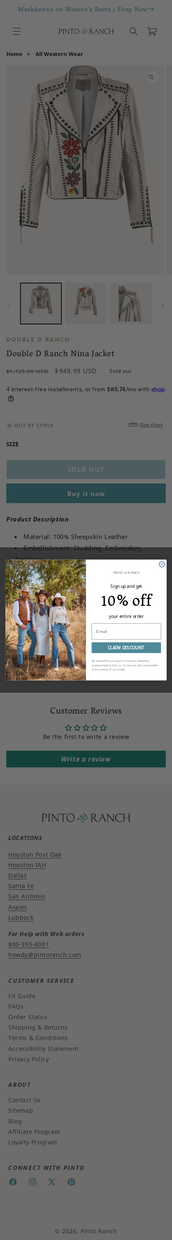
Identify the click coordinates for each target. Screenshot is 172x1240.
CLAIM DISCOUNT (126, 647)
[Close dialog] (161, 564)
